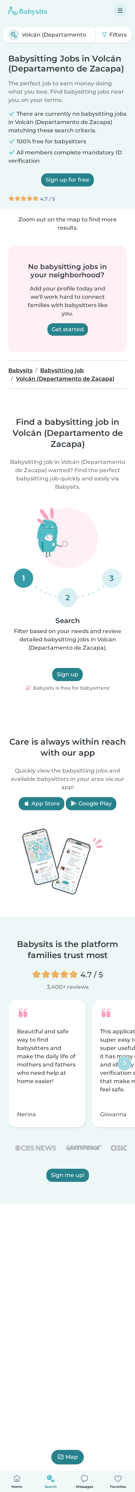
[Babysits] (27, 11)
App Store (45, 803)
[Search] (13, 34)
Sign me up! (67, 1175)
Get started (68, 329)
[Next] (124, 1063)
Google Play (94, 803)
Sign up (67, 674)
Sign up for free (67, 179)
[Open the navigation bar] (120, 10)
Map (71, 1457)
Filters (117, 34)
